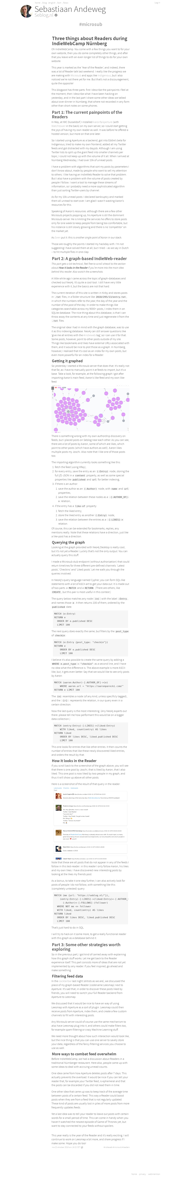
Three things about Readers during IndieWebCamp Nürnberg (89, 41)
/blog (44, 2)
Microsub (76, 75)
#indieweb (89, 335)
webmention (154, 1174)
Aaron (96, 122)
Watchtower (58, 126)
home (37, 2)
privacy (142, 1174)
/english (51, 2)
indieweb (108, 1147)
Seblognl (44, 15)
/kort (59, 2)
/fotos (65, 2)
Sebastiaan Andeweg (70, 9)
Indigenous (104, 75)
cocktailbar (65, 981)
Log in (157, 2)
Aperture (107, 122)
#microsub (90, 24)
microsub (118, 1147)
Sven (58, 237)
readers (126, 1147)
